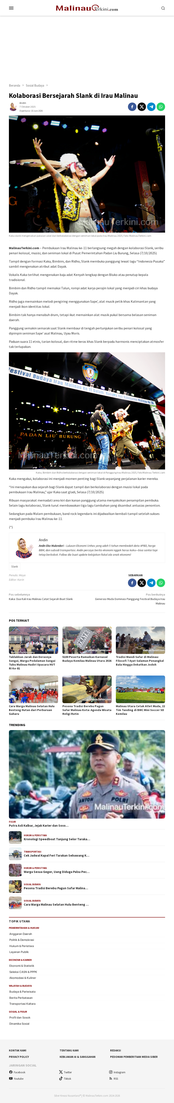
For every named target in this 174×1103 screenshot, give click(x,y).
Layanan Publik (19, 952)
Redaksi (115, 1050)
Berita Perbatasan (21, 997)
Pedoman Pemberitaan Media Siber (134, 1057)
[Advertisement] (87, 47)
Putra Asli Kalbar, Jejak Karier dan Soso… (39, 826)
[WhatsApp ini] (161, 107)
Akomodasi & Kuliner (22, 977)
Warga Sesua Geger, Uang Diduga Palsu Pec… (57, 872)
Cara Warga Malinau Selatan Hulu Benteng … (56, 904)
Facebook (19, 1072)
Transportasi (32, 851)
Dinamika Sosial (19, 1023)
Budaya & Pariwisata (22, 991)
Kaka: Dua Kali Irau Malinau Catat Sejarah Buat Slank (41, 597)
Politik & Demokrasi (21, 939)
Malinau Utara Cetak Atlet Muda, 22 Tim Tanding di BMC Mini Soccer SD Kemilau (140, 710)
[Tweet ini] (142, 107)
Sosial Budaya (32, 884)
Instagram (119, 1072)
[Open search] (163, 8)
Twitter (68, 1072)
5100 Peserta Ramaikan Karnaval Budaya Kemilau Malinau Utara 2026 (86, 659)
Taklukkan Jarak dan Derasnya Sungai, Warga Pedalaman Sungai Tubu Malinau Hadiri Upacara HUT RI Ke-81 (32, 662)
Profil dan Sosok (19, 1017)
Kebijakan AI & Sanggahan (77, 1057)
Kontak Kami (17, 1050)
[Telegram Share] (151, 107)
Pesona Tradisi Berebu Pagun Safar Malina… (56, 888)
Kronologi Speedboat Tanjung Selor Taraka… (57, 839)
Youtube (18, 1079)
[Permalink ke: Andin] (13, 106)
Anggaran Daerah (20, 934)
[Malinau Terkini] (87, 7)
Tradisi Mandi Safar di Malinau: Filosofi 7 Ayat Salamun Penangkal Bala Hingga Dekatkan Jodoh (140, 660)
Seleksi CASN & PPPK (23, 972)
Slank (14, 566)
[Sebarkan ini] (132, 107)
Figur (12, 821)
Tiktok (67, 1079)
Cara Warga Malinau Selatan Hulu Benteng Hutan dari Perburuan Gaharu (32, 710)
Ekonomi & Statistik (21, 965)
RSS (116, 1079)
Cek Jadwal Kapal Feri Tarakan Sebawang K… (56, 855)
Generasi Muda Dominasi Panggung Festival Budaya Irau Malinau (130, 599)
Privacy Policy (19, 1057)
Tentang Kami (69, 1050)
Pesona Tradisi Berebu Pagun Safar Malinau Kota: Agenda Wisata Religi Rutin (86, 710)
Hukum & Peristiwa (35, 835)
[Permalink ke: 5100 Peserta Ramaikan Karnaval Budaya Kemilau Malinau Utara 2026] (87, 640)
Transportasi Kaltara (22, 1003)
